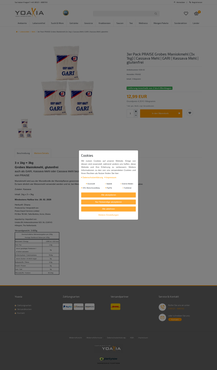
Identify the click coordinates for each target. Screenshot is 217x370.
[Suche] (156, 13)
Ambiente (22, 23)
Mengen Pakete (161, 23)
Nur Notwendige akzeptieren (108, 202)
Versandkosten (24, 309)
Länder (196, 23)
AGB (132, 337)
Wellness (143, 23)
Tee (131, 23)
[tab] (23, 153)
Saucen (119, 23)
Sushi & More (57, 23)
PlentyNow (115, 363)
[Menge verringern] (136, 115)
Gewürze (88, 23)
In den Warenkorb (160, 113)
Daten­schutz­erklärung (93, 177)
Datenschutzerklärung (116, 337)
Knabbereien (105, 23)
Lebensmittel (39, 23)
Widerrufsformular (94, 337)
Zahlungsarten (24, 305)
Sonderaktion (180, 23)
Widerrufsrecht (75, 337)
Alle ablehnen (108, 209)
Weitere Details (41, 153)
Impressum (143, 337)
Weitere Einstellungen (108, 215)
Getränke (74, 23)
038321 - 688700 (176, 308)
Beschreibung (23, 153)
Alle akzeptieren (108, 195)
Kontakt (21, 313)
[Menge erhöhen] (136, 111)
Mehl (33, 32)
